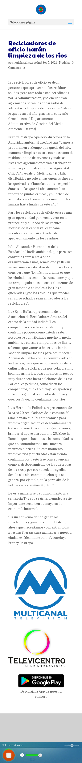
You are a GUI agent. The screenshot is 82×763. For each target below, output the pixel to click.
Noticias (64, 62)
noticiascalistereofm (27, 62)
